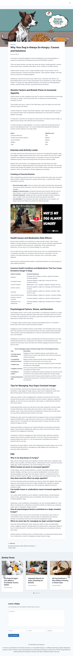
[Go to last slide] (4, 576)
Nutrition (13, 44)
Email (30, 630)
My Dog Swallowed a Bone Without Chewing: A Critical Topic (21, 546)
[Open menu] (70, 3)
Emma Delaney (15, 54)
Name (11, 630)
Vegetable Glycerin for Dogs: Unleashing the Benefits (36, 580)
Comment (12, 611)
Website (50, 630)
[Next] (69, 576)
